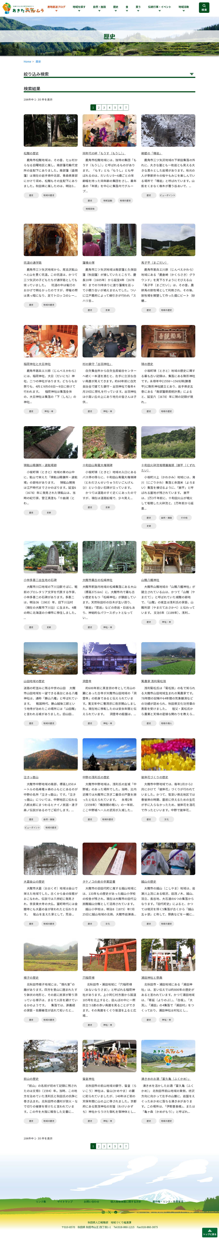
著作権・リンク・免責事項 (167, 1201)
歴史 (38, 61)
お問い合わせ (91, 1201)
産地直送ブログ (56, 7)
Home (27, 61)
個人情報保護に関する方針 (125, 1201)
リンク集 (41, 1201)
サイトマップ (65, 1201)
